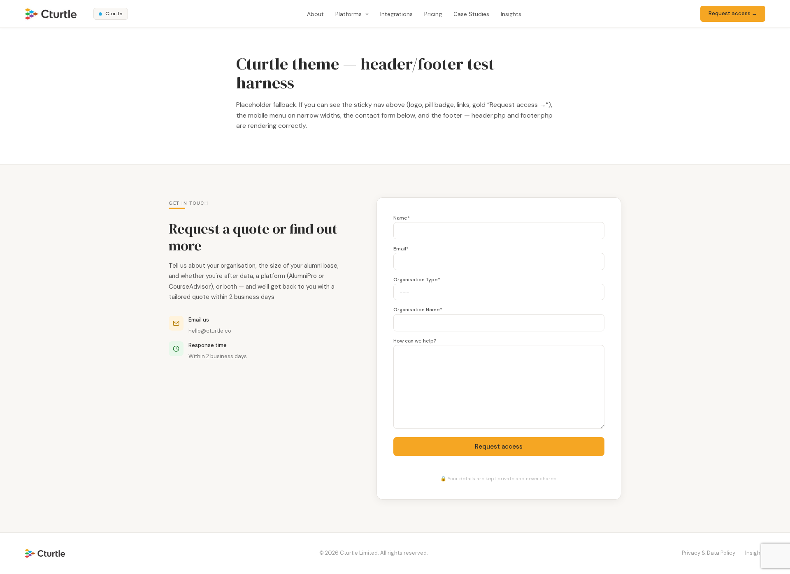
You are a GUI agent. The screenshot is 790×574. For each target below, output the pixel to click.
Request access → (733, 13)
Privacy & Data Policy (708, 552)
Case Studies (471, 14)
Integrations (396, 14)
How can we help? (415, 341)
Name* (401, 218)
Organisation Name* (417, 309)
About (315, 14)
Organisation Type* (416, 279)
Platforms (349, 14)
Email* (401, 248)
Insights (511, 14)
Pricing (433, 14)
